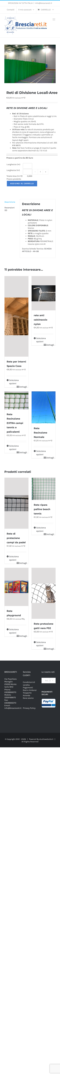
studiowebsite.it (46, 739)
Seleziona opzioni (12, 382)
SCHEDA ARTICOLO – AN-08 (37, 250)
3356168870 (10, 697)
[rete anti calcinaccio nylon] (43, 293)
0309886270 (10, 692)
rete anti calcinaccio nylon (40, 319)
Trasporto (27, 693)
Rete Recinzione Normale (40, 432)
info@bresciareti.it (43, 3)
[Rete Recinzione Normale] (43, 407)
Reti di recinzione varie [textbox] (49, 680)
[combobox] (49, 680)
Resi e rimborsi (30, 690)
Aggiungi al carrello (22, 183)
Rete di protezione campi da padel (16, 538)
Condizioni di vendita (29, 683)
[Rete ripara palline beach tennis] (43, 489)
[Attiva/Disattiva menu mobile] (54, 19)
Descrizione (10, 202)
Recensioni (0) (10, 209)
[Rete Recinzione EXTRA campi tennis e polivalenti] (16, 400)
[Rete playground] (16, 587)
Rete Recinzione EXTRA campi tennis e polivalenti (15, 423)
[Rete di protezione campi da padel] (16, 503)
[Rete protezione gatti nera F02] (43, 593)
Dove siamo (28, 698)
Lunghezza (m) (13, 164)
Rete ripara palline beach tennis (42, 509)
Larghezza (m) (13, 170)
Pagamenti (28, 687)
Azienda (26, 695)
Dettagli (22, 386)
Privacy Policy (29, 708)
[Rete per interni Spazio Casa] (16, 316)
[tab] (11, 202)
